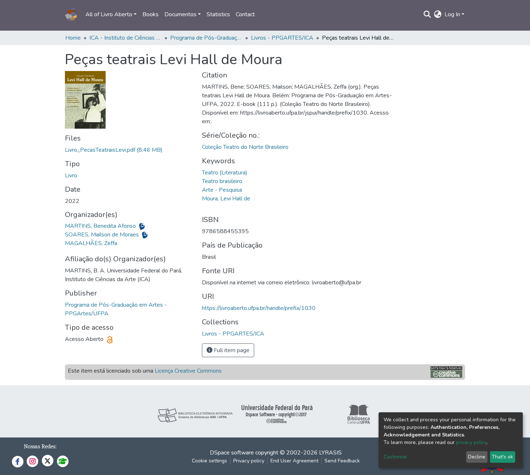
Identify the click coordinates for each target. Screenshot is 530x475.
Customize (395, 456)
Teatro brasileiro (222, 181)
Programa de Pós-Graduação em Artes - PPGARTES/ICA (206, 38)
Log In (452, 14)
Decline (476, 456)
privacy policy (471, 442)
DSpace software (232, 453)
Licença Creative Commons (188, 371)
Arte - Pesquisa (222, 190)
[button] (437, 14)
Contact (245, 14)
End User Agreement (294, 460)
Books (150, 14)
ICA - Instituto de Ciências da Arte (125, 38)
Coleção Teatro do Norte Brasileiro (245, 147)
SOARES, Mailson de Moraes (102, 235)
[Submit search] (427, 14)
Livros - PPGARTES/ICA (282, 38)
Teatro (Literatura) (224, 173)
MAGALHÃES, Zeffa (91, 243)
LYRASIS (330, 453)
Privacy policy (248, 460)
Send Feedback (342, 460)
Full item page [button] (230, 350)
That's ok (502, 456)
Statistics (218, 14)
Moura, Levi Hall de (226, 199)
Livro (71, 175)
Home (73, 38)
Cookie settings (209, 460)
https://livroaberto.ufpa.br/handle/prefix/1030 (258, 308)
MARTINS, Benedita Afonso (101, 226)
